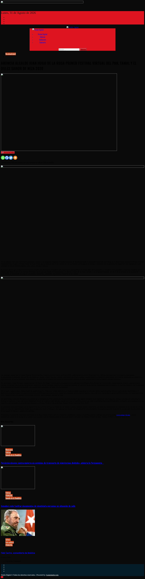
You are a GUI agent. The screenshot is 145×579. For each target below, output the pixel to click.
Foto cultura (9, 542)
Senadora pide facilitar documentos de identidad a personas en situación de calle (38, 505)
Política (8, 452)
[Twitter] (11, 158)
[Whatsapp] (3, 158)
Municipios (9, 449)
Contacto (42, 42)
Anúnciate (42, 39)
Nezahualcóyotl (10, 54)
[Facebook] (7, 158)
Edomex (42, 37)
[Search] (38, 47)
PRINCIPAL (9, 495)
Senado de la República (13, 455)
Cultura (8, 539)
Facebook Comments (13, 561)
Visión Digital (42, 34)
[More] (15, 158)
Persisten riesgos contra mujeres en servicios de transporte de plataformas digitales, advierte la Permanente (52, 462)
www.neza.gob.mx (123, 415)
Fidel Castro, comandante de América (18, 552)
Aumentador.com (52, 575)
